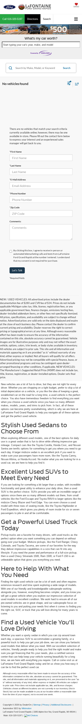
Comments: (15, 221)
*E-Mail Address (18, 179)
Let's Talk (17, 270)
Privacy (45, 705)
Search (66, 67)
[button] (12, 19)
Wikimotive (26, 708)
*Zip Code (14, 207)
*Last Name (15, 165)
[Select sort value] (76, 84)
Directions (32, 19)
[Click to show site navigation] (76, 19)
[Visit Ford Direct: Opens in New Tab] (31, 715)
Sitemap (37, 705)
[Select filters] (69, 84)
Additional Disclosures (61, 705)
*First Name (16, 151)
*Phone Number (18, 193)
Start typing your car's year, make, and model (28, 44)
